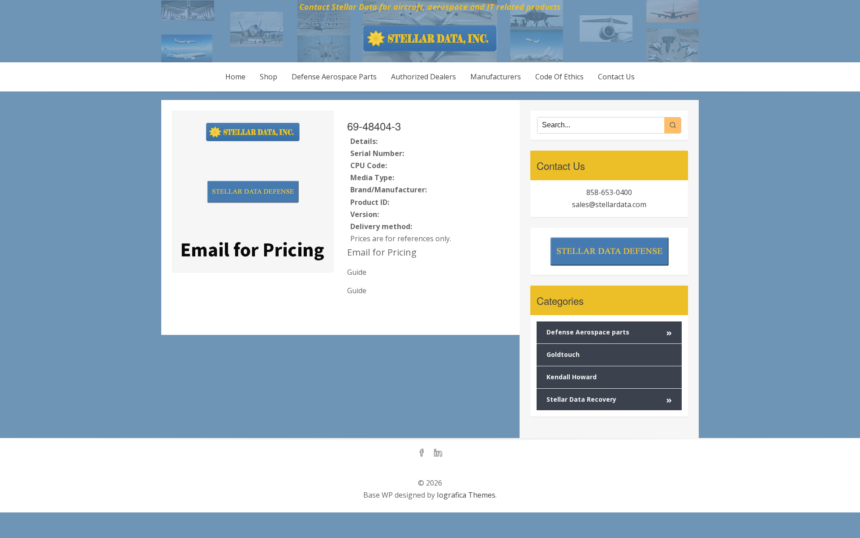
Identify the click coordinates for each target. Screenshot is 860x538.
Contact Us (616, 77)
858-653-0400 (609, 192)
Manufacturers (495, 77)
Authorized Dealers (423, 77)
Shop (268, 77)
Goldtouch (563, 354)
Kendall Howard (571, 377)
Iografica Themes (466, 495)
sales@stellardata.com (609, 204)
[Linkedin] (438, 453)
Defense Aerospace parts (609, 332)
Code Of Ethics (559, 77)
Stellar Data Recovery (609, 400)
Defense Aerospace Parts (334, 77)
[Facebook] (422, 453)
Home (235, 77)
